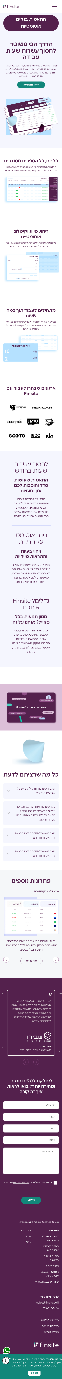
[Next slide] (6, 959)
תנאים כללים (51, 1332)
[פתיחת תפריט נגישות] (5, 1360)
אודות (27, 1236)
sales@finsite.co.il (47, 1302)
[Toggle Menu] (54, 6)
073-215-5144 (50, 1308)
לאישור (34, 1373)
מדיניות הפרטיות (21, 1183)
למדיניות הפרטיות (22, 1365)
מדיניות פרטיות (50, 1320)
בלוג (28, 1242)
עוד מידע (31, 961)
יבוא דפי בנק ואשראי (47, 1281)
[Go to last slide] (56, 959)
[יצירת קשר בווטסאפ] (6, 1350)
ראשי (57, 1222)
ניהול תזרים (52, 1266)
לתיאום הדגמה (31, 85)
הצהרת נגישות (50, 1326)
